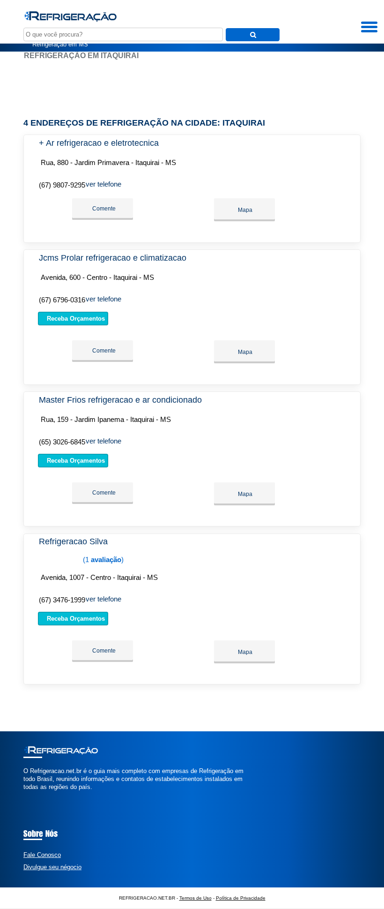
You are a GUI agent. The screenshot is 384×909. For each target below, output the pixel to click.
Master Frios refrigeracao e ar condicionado (120, 400)
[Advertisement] (192, 89)
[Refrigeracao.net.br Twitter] (30, 795)
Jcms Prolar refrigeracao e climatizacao (112, 258)
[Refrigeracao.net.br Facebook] (25, 795)
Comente (103, 208)
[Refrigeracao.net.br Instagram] (34, 795)
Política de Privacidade (241, 898)
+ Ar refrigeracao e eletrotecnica (99, 143)
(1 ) (102, 559)
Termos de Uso (195, 898)
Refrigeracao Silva (73, 541)
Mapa (244, 210)
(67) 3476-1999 (62, 600)
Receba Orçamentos (75, 318)
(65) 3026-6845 (62, 442)
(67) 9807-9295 (62, 185)
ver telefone (103, 184)
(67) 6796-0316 (62, 300)
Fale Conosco (42, 854)
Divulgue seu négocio (52, 867)
